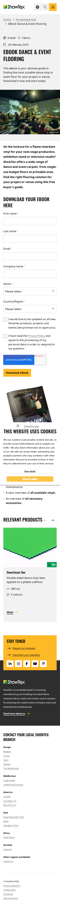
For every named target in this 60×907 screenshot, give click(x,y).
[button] (45, 7)
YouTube (35, 663)
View (10, 612)
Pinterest (43, 663)
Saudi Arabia (9, 780)
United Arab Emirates (13, 784)
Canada (6, 796)
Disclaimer (8, 894)
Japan (5, 821)
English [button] (37, 7)
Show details (30, 471)
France (6, 755)
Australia (7, 849)
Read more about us (14, 713)
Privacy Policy (36, 336)
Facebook (26, 663)
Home (7, 19)
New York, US (9, 805)
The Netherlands (11, 768)
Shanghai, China (10, 825)
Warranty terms (10, 898)
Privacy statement (11, 885)
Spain (5, 760)
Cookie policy (9, 889)
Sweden (7, 764)
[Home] (14, 7)
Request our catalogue (23, 648)
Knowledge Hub (26, 19)
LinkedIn (10, 663)
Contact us (8, 861)
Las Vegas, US (9, 800)
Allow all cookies (30, 479)
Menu (53, 7)
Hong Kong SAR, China (13, 817)
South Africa (9, 837)
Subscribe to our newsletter (26, 654)
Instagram (18, 663)
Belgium (7, 751)
